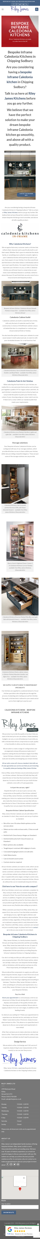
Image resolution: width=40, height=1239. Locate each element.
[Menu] (2, 9)
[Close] (24, 1178)
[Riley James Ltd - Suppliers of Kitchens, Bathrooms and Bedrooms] (20, 9)
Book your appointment (10, 998)
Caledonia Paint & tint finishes (20, 381)
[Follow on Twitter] (20, 4)
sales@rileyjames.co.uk (13, 1099)
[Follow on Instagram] (16, 4)
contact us (31, 1159)
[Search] (36, 9)
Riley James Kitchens (11, 212)
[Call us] (26, 4)
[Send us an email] (23, 4)
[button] (20, 1189)
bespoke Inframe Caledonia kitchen (20, 77)
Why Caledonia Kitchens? (20, 244)
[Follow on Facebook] (13, 4)
